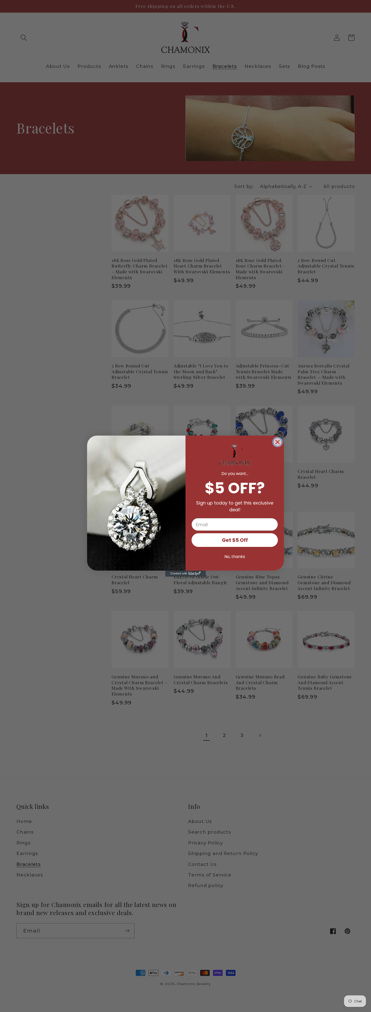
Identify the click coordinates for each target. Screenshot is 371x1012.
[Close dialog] (277, 442)
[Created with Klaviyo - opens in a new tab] (185, 574)
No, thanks (234, 557)
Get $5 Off (235, 540)
